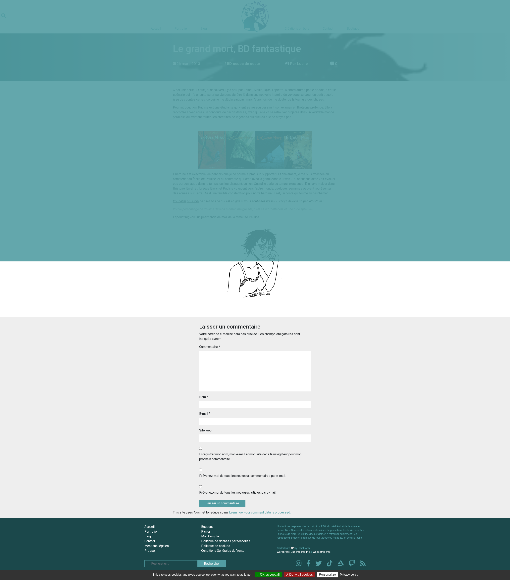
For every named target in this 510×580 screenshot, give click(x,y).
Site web (205, 430)
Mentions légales (156, 546)
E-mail (204, 414)
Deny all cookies (300, 574)
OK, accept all (269, 574)
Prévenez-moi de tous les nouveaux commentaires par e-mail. (242, 476)
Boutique (207, 527)
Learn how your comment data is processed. (260, 512)
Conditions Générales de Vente (222, 551)
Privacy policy (349, 574)
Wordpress (283, 551)
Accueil (149, 527)
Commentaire (209, 347)
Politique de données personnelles (225, 541)
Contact (149, 541)
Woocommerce (322, 551)
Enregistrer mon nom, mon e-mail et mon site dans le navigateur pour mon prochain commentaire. (250, 456)
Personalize (327, 574)
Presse (149, 551)
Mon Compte (210, 536)
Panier (205, 531)
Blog (147, 536)
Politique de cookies (215, 546)
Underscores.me (300, 551)
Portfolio (150, 531)
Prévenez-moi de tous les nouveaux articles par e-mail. (237, 492)
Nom (203, 397)
